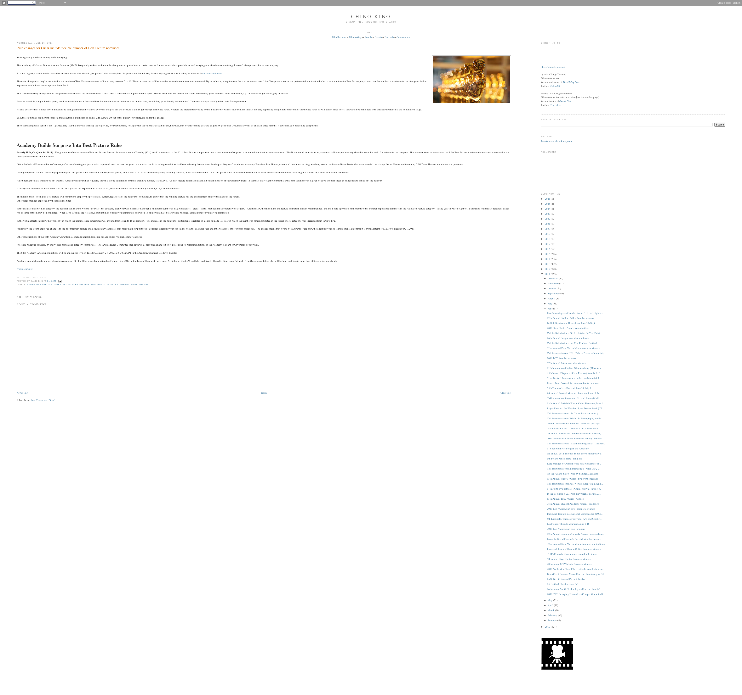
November (553, 283)
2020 (548, 229)
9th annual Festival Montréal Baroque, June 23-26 (573, 393)
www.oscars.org (25, 268)
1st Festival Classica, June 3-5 (562, 584)
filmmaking (82, 284)
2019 (548, 234)
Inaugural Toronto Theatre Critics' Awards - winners (574, 549)
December (553, 278)
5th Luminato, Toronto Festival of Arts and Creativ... (574, 518)
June (550, 308)
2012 (548, 269)
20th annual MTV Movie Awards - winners (569, 564)
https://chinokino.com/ (553, 67)
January (552, 620)
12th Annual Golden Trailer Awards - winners (570, 318)
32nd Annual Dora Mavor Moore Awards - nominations (576, 544)
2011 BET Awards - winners (561, 358)
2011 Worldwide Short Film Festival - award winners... (575, 569)
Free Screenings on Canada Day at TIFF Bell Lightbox (575, 313)
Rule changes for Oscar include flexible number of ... (574, 463)
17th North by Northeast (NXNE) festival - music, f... (574, 488)
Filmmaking (355, 37)
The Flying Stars (571, 82)
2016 (548, 249)
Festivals (389, 37)
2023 (548, 213)
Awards (368, 37)
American (33, 284)
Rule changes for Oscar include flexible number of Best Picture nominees (68, 48)
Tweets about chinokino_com (556, 141)
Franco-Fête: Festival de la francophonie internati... (573, 383)
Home (264, 392)
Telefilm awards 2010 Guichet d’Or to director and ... (574, 428)
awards (45, 284)
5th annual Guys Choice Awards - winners (569, 559)
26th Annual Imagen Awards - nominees (568, 338)
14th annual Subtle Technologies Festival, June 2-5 (574, 589)
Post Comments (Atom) (43, 400)
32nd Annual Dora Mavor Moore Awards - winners (573, 348)
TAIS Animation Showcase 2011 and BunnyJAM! (573, 398)
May (550, 600)
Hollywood (98, 284)
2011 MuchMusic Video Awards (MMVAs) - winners (574, 438)
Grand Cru (565, 101)
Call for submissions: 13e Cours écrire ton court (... (573, 413)
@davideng (556, 105)
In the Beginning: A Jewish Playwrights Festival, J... (574, 493)
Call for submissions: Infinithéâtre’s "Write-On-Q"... (573, 468)
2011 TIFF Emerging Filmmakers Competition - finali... (576, 594)
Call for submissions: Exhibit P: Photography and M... (575, 418)
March (551, 610)
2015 (548, 254)
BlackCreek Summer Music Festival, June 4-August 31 (575, 574)
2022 (548, 218)
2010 (548, 626)
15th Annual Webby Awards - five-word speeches (572, 478)
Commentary (403, 37)
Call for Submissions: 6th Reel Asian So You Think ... (575, 333)
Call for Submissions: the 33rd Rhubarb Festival (572, 343)
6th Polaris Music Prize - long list (564, 458)
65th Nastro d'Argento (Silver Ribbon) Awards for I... (574, 373)
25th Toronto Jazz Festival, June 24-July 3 (569, 388)
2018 (548, 239)
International (129, 284)
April (551, 605)
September (553, 293)
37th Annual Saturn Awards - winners (566, 363)
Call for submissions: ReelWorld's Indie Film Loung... (575, 483)
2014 (548, 259)
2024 (548, 208)
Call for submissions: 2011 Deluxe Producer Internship (575, 353)
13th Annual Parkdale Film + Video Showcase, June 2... (576, 403)
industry (112, 284)
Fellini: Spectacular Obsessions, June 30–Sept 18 (572, 323)
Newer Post (22, 392)
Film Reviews (339, 37)
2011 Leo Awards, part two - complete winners (571, 508)
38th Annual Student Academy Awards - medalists (573, 503)
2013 (548, 264)
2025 (548, 203)
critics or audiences (212, 73)
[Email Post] (60, 281)
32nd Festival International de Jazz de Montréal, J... (574, 378)
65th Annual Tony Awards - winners (565, 498)
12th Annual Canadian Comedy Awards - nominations (575, 534)
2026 (548, 198)
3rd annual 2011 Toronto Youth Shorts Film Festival (574, 453)
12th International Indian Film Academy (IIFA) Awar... (575, 368)
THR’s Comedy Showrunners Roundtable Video (572, 554)
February (553, 615)
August (552, 298)
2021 (548, 223)
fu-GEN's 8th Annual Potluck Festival (566, 579)
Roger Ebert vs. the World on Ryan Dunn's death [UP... (575, 408)
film (71, 284)
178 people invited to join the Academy (568, 448)
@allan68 (555, 86)
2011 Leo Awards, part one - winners (566, 529)
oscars (144, 284)
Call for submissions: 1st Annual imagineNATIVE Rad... (576, 443)
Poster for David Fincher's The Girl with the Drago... (574, 539)
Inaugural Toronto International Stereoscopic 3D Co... (575, 513)
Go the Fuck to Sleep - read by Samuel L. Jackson (572, 473)
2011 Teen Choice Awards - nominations (568, 328)
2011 (548, 274)
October (552, 288)
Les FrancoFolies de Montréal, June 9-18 (568, 523)
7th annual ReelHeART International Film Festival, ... (575, 433)
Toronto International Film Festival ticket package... (574, 423)
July (550, 303)
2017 (548, 244)
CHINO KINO (371, 16)
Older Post (505, 392)
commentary (59, 284)
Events (378, 37)
